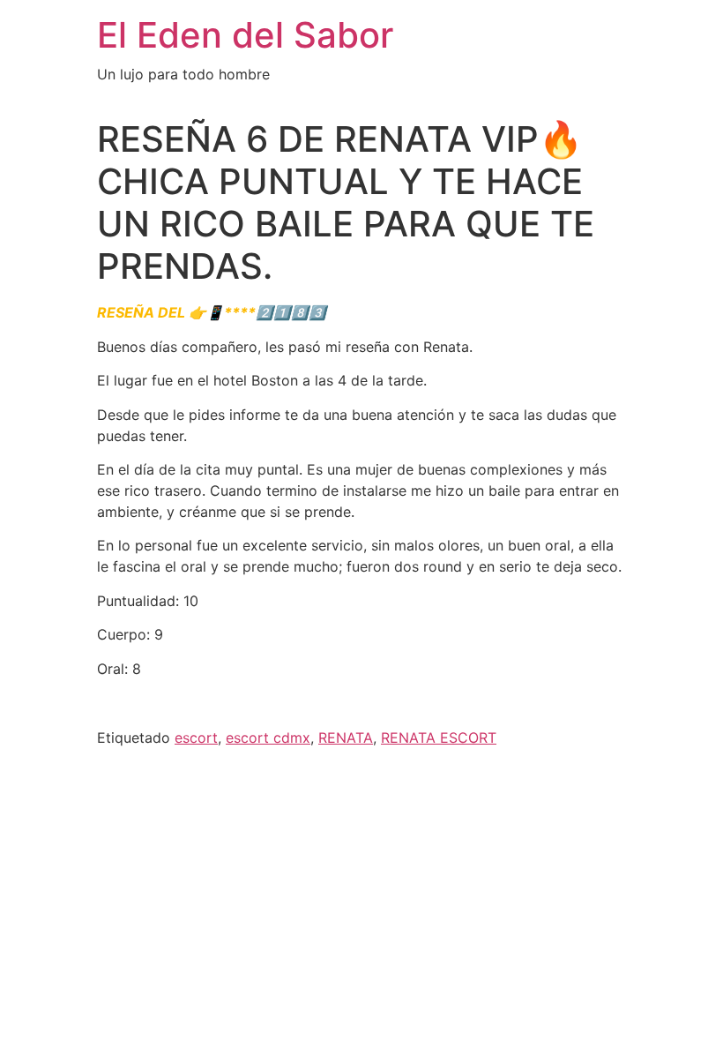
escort (196, 737)
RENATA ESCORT (438, 737)
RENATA (345, 737)
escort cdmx (268, 737)
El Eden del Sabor (245, 34)
